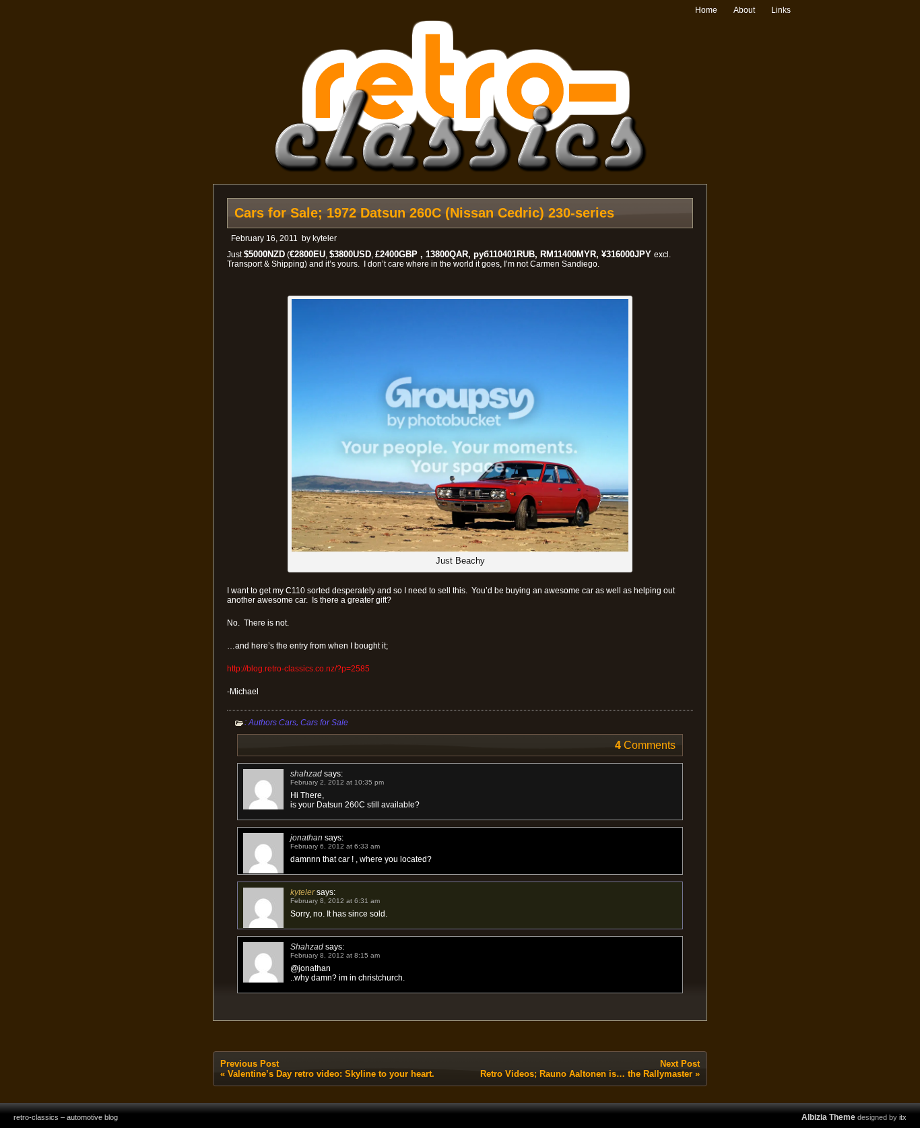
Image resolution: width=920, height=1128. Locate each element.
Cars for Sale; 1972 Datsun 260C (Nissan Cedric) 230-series (424, 212)
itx (903, 1117)
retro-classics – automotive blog (65, 1117)
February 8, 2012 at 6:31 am (335, 900)
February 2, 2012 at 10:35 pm (337, 782)
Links (781, 10)
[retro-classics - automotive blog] (460, 170)
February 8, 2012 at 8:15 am (335, 955)
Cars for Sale (324, 722)
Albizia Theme (828, 1117)
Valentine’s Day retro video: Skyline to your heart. (331, 1074)
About (744, 10)
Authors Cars (272, 722)
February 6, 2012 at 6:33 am (335, 846)
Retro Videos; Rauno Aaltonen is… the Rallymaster (586, 1074)
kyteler (325, 238)
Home (706, 10)
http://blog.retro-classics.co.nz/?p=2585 (298, 668)
